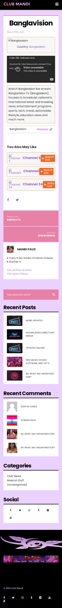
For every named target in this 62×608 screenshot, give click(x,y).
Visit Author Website (17, 273)
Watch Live (49, 158)
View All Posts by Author (19, 270)
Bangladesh (37, 46)
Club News (14, 476)
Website (42, 129)
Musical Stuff (15, 480)
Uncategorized (17, 485)
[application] (31, 69)
